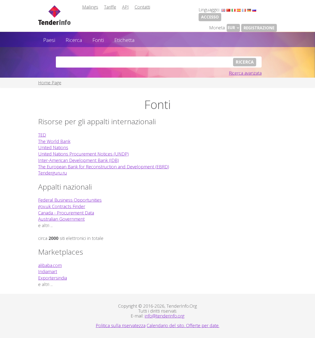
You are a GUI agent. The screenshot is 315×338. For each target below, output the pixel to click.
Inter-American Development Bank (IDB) (78, 160)
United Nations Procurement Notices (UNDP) (83, 154)
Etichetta (124, 39)
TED (42, 135)
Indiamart (47, 271)
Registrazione (259, 28)
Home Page (49, 83)
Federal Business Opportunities (70, 200)
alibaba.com (50, 265)
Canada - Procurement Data (66, 213)
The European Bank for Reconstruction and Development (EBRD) (103, 167)
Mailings (90, 6)
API (125, 6)
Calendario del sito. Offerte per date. (183, 325)
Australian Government (61, 219)
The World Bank (54, 141)
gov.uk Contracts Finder (61, 206)
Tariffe (110, 6)
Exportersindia (52, 278)
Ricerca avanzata (245, 73)
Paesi (49, 39)
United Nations (53, 147)
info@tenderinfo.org (164, 316)
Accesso (210, 17)
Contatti (142, 6)
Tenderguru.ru (52, 173)
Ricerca (74, 39)
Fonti (98, 39)
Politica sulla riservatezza (120, 325)
